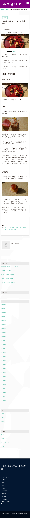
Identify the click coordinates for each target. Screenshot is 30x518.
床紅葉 (4, 229)
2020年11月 (3, 312)
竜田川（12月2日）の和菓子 (7, 274)
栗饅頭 (10, 229)
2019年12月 (3, 340)
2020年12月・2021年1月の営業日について (11, 270)
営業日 (2, 421)
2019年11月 (3, 344)
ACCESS (4, 485)
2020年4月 (3, 324)
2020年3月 (3, 328)
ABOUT (3, 479)
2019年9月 (3, 352)
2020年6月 (3, 320)
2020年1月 (3, 336)
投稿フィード (4, 438)
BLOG (5, 225)
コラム (2, 417)
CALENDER (4, 490)
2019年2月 (3, 380)
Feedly (4, 503)
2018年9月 (3, 400)
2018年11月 (3, 392)
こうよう (9, 227)
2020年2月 (3, 332)
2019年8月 (3, 356)
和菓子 (24, 227)
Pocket (14, 51)
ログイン (3, 434)
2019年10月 (3, 348)
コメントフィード (5, 442)
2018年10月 (3, 396)
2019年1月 (3, 384)
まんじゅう (15, 227)
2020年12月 (3, 308)
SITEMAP (4, 496)
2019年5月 (3, 368)
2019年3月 (3, 376)
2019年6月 (3, 364)
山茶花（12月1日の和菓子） (7, 278)
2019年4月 (3, 372)
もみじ (20, 227)
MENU (3, 482)
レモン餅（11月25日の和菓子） (8, 282)
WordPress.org (4, 446)
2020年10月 (3, 316)
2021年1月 (3, 304)
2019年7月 (3, 360)
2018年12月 (3, 388)
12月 (5, 227)
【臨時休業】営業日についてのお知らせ (10, 266)
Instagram (4, 499)
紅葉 (15, 229)
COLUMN (4, 493)
